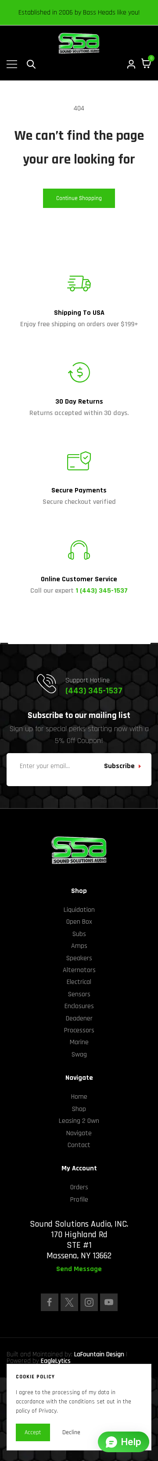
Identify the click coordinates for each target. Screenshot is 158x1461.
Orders (79, 1187)
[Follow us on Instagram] (89, 1302)
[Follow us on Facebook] (49, 1302)
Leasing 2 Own (79, 1121)
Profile (79, 1199)
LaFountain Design (99, 1354)
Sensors (79, 994)
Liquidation (79, 909)
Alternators (79, 970)
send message (79, 1269)
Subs (79, 934)
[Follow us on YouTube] (109, 1302)
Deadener (79, 1018)
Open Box (79, 921)
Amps (79, 946)
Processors (79, 1030)
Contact (79, 1145)
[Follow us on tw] (69, 1302)
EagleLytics (56, 1361)
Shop (79, 1109)
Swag (79, 1054)
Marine (79, 1042)
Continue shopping (79, 198)
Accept (33, 1432)
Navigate (79, 1133)
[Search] (31, 64)
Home (79, 1096)
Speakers (79, 958)
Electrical (79, 982)
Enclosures (79, 1006)
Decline (71, 1432)
